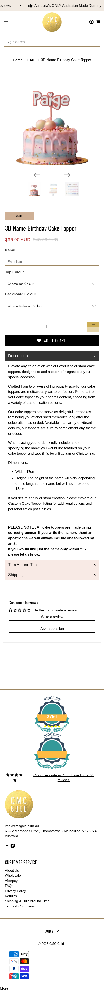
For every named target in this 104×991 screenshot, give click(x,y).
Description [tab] (18, 356)
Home (17, 60)
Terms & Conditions (20, 906)
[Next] (67, 175)
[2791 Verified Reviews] (52, 770)
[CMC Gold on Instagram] (12, 847)
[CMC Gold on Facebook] (7, 847)
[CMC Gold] (52, 22)
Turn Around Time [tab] (23, 565)
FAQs (9, 886)
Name (10, 250)
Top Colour (14, 272)
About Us (12, 870)
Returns (11, 896)
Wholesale (13, 875)
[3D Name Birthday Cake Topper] (52, 120)
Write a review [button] (52, 617)
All (32, 60)
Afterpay (11, 881)
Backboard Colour (20, 294)
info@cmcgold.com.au (22, 826)
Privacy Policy (15, 891)
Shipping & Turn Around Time (27, 901)
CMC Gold (57, 944)
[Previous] (36, 175)
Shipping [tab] (16, 575)
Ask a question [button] (52, 629)
